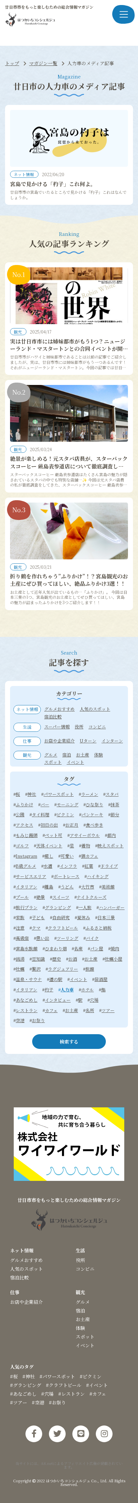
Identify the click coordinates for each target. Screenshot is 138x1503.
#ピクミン (90, 1376)
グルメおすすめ (26, 1260)
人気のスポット (26, 1268)
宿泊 (80, 1310)
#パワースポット (57, 1376)
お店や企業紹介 (26, 1302)
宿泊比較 (19, 1277)
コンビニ (85, 1268)
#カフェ (97, 1393)
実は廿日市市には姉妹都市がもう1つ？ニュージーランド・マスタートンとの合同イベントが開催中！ (69, 348)
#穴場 (47, 1393)
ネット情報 (24, 174)
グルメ (83, 1302)
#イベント (97, 1385)
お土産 (83, 1319)
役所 (80, 1260)
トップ (12, 63)
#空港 (38, 1402)
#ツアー (18, 1402)
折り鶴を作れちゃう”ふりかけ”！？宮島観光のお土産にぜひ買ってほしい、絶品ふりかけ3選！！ (69, 579)
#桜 (14, 1376)
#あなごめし (23, 1393)
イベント (85, 1345)
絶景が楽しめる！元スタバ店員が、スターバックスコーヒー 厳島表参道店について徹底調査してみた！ (69, 466)
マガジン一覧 (43, 63)
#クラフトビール (63, 1385)
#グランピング (25, 1385)
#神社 (28, 1376)
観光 (18, 331)
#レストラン (71, 1393)
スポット (85, 1336)
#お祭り (57, 1402)
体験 (80, 1328)
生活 (80, 1250)
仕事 (14, 1292)
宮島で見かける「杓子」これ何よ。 (53, 184)
